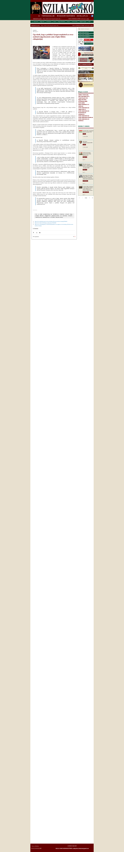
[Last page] (92, 198)
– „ (47, 18)
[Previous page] (82, 198)
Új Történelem (35, 228)
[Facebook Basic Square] (92, 16)
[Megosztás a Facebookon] (33, 232)
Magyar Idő (85, 169)
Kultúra (84, 133)
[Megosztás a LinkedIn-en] (39, 232)
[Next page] (89, 198)
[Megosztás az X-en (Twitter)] (36, 232)
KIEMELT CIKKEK (85, 192)
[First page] (79, 198)
